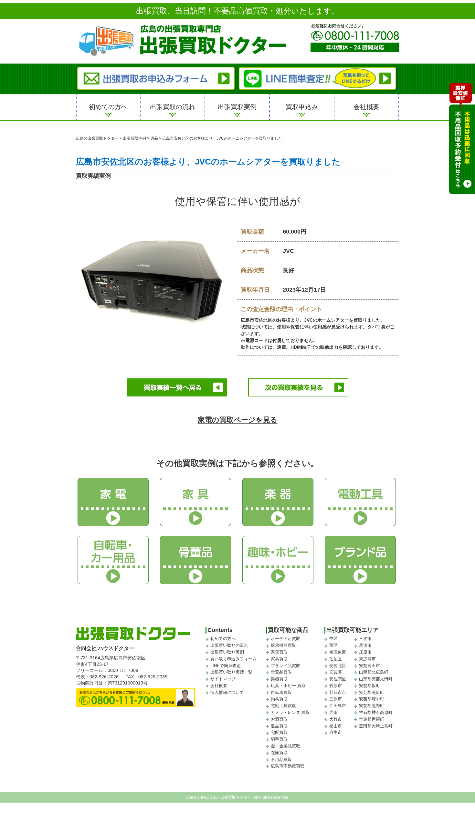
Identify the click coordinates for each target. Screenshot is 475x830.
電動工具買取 (283, 705)
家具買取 (279, 658)
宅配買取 (279, 732)
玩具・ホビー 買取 (288, 685)
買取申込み (302, 106)
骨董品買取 (281, 672)
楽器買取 (279, 678)
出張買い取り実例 (227, 652)
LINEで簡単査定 (225, 665)
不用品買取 (281, 759)
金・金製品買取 (285, 746)
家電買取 (279, 652)
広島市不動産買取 (287, 766)
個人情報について (227, 692)
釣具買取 (279, 698)
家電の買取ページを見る (238, 420)
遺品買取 (279, 726)
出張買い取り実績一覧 (231, 672)
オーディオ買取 (285, 638)
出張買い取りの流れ (229, 645)
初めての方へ (108, 106)
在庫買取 (279, 752)
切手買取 (279, 739)
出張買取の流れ (172, 106)
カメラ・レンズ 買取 (290, 712)
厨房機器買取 (283, 645)
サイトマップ (223, 678)
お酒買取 (279, 719)
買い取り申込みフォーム (233, 658)
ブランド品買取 (285, 665)
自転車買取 (281, 692)
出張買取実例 (237, 106)
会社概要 (366, 106)
